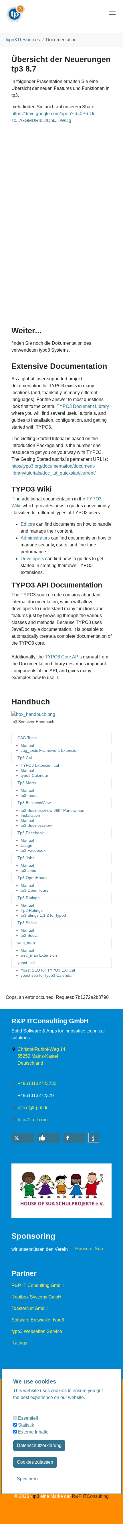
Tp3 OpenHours (32, 877)
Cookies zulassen (35, 1462)
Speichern (27, 1478)
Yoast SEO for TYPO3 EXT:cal (48, 970)
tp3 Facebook (33, 850)
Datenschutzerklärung (39, 1445)
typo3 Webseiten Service (36, 1331)
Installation (30, 815)
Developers (32, 558)
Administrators (35, 537)
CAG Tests (27, 737)
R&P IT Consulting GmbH (37, 1285)
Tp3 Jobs (25, 858)
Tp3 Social (27, 922)
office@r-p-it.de (33, 1107)
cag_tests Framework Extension (50, 750)
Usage (26, 845)
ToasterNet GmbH (29, 1308)
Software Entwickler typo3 (37, 1319)
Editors (28, 524)
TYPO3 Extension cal (40, 765)
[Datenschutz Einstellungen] (11, 1511)
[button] (22, 1138)
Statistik (25, 1425)
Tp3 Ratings (28, 897)
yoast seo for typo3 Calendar (47, 975)
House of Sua (89, 1248)
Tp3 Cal (24, 758)
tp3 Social (29, 935)
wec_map (26, 942)
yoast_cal (26, 962)
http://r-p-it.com (32, 1119)
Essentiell (27, 1418)
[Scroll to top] (110, 1511)
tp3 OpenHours (34, 890)
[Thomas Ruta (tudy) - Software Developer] (15, 11)
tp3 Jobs (28, 870)
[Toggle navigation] (112, 13)
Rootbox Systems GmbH (36, 1296)
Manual (27, 745)
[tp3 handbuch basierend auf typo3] (33, 714)
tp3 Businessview (36, 825)
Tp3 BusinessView (34, 802)
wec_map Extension (39, 955)
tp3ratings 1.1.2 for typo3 (43, 915)
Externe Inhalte (33, 1431)
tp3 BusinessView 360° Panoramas (52, 810)
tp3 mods (29, 795)
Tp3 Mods (26, 783)
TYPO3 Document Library (83, 406)
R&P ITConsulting (90, 1496)
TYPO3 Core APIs (63, 656)
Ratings (19, 1342)
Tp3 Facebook (30, 833)
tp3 (36, 1496)
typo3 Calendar (34, 775)
